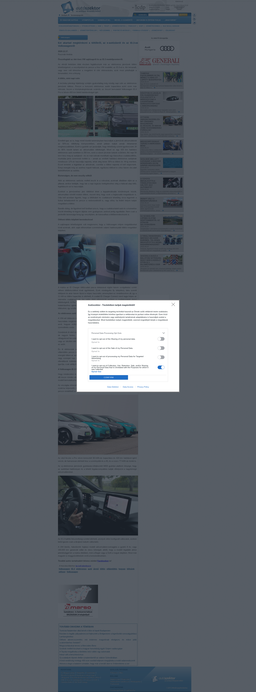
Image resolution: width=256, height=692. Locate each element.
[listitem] (128, 333)
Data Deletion (113, 387)
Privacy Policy (143, 387)
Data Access (128, 387)
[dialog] (128, 346)
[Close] (174, 305)
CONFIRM (109, 377)
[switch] (161, 339)
